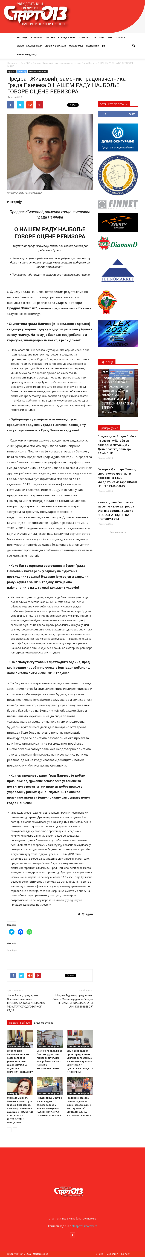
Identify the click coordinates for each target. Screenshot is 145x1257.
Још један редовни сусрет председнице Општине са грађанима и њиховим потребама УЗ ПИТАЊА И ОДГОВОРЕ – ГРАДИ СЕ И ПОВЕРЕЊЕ (80, 1061)
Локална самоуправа (29, 45)
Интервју (22, 37)
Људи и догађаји (55, 45)
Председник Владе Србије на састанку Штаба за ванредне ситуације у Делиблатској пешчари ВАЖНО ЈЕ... (117, 445)
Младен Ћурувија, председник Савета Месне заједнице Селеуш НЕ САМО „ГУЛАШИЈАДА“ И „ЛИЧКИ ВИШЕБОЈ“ (73, 1001)
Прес (110, 37)
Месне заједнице (27, 54)
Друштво (121, 37)
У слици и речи (67, 37)
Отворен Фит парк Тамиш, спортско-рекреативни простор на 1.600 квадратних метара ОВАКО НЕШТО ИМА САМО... (117, 477)
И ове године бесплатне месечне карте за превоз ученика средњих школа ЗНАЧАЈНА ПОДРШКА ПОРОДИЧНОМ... (116, 510)
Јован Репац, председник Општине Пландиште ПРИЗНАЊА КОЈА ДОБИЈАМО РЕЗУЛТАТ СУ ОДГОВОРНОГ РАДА (26, 1003)
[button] (133, 46)
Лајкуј (132, 114)
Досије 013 (84, 37)
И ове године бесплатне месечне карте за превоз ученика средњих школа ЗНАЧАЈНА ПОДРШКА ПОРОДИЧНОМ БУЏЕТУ (20, 1061)
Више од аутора (43, 1022)
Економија (92, 45)
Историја (99, 37)
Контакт (125, 1253)
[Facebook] (72, 1235)
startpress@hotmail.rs (84, 1226)
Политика (36, 37)
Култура (50, 37)
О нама (99, 1253)
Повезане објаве (19, 1022)
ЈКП (104, 45)
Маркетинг (112, 1253)
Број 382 (11, 71)
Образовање (76, 45)
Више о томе (116, 532)
